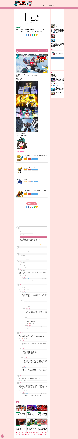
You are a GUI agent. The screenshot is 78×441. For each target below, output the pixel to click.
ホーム (17, 7)
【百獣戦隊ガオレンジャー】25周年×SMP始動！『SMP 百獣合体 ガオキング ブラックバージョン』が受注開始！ (31, 428)
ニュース (26, 7)
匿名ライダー (26, 292)
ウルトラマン (50, 7)
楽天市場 (29, 181)
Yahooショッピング (34, 181)
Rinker (26, 179)
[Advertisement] (49, 3)
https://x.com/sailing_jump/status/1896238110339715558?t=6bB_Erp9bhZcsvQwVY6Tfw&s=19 (32, 265)
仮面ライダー (34, 7)
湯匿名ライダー (27, 278)
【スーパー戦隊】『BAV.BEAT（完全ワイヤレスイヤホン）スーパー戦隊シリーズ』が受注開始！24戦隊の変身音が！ (42, 414)
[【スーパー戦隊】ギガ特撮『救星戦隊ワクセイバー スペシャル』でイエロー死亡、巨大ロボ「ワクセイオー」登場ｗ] (33, 35)
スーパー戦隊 (42, 7)
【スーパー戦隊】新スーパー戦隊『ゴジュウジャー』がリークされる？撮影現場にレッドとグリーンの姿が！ (20, 428)
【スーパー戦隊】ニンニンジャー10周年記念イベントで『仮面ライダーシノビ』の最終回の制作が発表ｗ (31, 414)
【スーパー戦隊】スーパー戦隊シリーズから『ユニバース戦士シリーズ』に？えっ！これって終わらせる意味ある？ (20, 414)
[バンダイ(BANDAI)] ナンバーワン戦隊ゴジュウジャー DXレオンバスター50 (35, 178)
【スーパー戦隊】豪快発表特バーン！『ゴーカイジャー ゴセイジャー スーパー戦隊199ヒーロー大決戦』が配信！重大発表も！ (42, 429)
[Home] (23, 4)
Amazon (25, 181)
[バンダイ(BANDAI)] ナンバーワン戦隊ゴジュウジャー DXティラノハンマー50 (35, 167)
